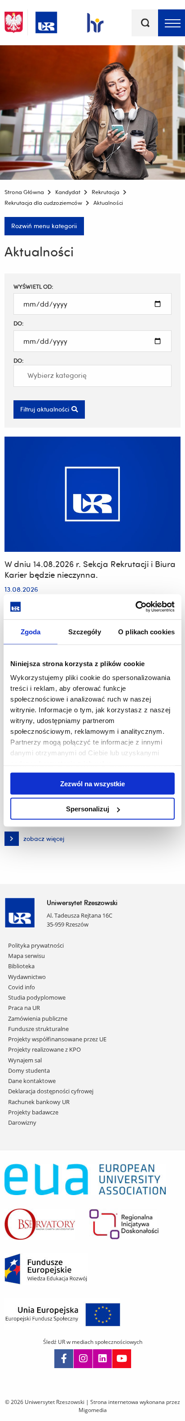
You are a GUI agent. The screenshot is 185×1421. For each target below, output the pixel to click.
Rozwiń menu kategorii (44, 225)
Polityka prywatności (36, 945)
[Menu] (171, 22)
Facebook (63, 1358)
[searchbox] (64, 376)
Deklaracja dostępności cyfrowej (50, 1091)
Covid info (21, 987)
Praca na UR (24, 1008)
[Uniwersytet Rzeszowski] (46, 21)
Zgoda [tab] (31, 631)
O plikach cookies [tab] (146, 631)
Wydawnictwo (27, 977)
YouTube (121, 1358)
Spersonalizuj (87, 809)
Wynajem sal (25, 1060)
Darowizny (22, 1122)
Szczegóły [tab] (84, 631)
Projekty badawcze (33, 1112)
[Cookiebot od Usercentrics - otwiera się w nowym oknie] (135, 607)
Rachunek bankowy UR (39, 1102)
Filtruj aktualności (44, 409)
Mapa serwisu (26, 956)
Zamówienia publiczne (37, 1018)
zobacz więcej (34, 840)
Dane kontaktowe (32, 1081)
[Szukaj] (145, 22)
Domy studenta (29, 1070)
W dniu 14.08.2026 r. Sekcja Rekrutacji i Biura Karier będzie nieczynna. (90, 569)
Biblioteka (21, 966)
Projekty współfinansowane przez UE (57, 1039)
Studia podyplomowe (37, 997)
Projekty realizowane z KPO (44, 1049)
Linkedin (102, 1358)
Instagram (83, 1358)
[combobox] (92, 376)
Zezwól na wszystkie (92, 783)
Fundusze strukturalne (38, 1029)
